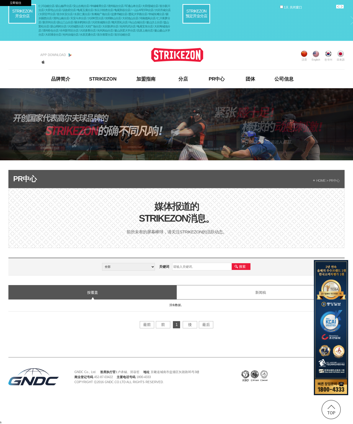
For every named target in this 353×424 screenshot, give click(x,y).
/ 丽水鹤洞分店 (82, 22)
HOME (320, 180)
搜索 (242, 266)
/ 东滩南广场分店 (100, 14)
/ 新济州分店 (49, 22)
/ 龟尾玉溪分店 (84, 10)
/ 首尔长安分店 (64, 14)
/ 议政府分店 (68, 10)
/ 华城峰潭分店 (98, 6)
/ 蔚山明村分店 (58, 26)
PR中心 (217, 78)
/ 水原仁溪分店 (81, 14)
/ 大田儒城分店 (149, 6)
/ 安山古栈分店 (80, 6)
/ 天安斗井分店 (78, 18)
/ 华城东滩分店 (156, 14)
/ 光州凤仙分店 (104, 30)
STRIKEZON (102, 78)
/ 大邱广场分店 (92, 26)
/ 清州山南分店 (60, 18)
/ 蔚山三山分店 (64, 22)
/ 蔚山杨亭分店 (63, 6)
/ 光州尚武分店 (127, 26)
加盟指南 (146, 78)
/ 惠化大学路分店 (137, 14)
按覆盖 (92, 292)
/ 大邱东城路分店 (101, 22)
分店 (183, 78)
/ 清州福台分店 (115, 6)
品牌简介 (60, 78)
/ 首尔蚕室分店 (104, 34)
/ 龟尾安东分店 (144, 26)
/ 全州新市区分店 (69, 30)
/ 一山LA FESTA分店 (142, 10)
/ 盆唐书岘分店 (119, 14)
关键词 (164, 266)
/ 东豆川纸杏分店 (103, 10)
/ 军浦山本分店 (132, 6)
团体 (250, 78)
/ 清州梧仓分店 (50, 30)
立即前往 (15, 3)
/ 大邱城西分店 (75, 26)
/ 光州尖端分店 (70, 34)
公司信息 (284, 78)
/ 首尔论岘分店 (121, 34)
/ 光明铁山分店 (112, 18)
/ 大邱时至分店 (95, 18)
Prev (338, 6)
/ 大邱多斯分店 (87, 30)
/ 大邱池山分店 (130, 18)
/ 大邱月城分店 (162, 10)
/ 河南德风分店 (147, 18)
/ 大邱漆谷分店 (52, 34)
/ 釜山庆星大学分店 (124, 30)
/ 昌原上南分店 (144, 30)
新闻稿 (260, 292)
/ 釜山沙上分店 (154, 22)
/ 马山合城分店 (136, 22)
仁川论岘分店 (46, 6)
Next (342, 6)
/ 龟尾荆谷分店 (122, 10)
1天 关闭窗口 (293, 7)
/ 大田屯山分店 (52, 10)
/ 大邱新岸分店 (110, 26)
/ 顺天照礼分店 (119, 22)
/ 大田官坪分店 (47, 14)
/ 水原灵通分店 (87, 34)
